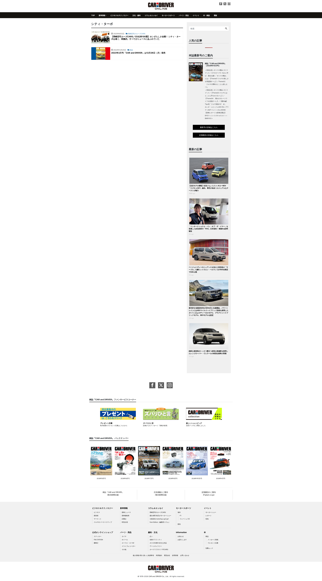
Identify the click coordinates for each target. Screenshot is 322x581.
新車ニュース (126, 512)
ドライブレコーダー (128, 546)
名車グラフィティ (156, 540)
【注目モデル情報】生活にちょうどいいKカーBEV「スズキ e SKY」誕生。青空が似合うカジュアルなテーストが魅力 (208, 188)
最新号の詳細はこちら (209, 127)
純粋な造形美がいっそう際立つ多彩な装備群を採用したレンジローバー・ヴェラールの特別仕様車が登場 (208, 352)
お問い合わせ (184, 555)
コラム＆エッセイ (151, 15)
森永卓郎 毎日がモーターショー (160, 516)
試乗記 (124, 519)
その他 (124, 549)
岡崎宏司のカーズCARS (158, 512)
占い (151, 536)
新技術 (96, 516)
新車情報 (102, 15)
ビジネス (97, 512)
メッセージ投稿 (213, 540)
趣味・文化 (152, 532)
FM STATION (98, 540)
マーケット (97, 519)
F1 (180, 516)
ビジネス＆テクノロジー (119, 15)
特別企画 (125, 522)
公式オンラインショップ (102, 532)
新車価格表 (125, 516)
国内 (179, 524)
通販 (215, 15)
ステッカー (97, 536)
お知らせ (181, 536)
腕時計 (96, 543)
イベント (196, 15)
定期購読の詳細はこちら (208, 135)
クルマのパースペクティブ (103, 522)
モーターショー (211, 512)
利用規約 (159, 555)
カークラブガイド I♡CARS (159, 549)
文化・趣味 (136, 15)
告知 (207, 519)
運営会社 (167, 555)
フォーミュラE (185, 519)
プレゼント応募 (213, 543)
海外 (179, 512)
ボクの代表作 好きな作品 (158, 543)
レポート (209, 516)
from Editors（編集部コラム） (160, 522)
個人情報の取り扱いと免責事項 (143, 555)
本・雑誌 (206, 15)
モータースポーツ (168, 15)
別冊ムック (209, 548)
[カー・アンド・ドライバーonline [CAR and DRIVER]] (161, 6)
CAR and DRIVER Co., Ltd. (159, 576)
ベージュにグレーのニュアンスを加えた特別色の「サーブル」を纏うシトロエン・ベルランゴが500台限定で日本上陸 (208, 269)
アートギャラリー (156, 546)
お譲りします (182, 540)
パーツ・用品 (184, 15)
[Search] (226, 28)
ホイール (125, 540)
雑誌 (207, 536)
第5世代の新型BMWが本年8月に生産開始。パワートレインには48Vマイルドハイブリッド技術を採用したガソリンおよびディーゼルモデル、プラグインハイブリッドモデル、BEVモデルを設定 (208, 311)
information (181, 532)
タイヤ (124, 536)
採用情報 (175, 555)
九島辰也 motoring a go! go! (159, 519)
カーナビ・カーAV (128, 543)
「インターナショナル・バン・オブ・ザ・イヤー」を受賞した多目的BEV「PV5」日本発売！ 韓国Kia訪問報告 (208, 228)
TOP (93, 15)
